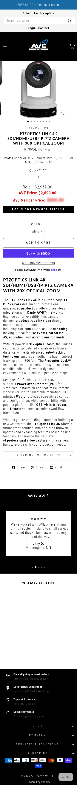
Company (37, 735)
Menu (38, 726)
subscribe (37, 753)
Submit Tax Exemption (38, 13)
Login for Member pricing (38, 209)
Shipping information (38, 455)
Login (32, 28)
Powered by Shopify (38, 782)
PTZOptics (38, 128)
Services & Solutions (37, 744)
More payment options (38, 263)
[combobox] (39, 20)
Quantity (38, 170)
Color (37, 224)
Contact (43, 28)
